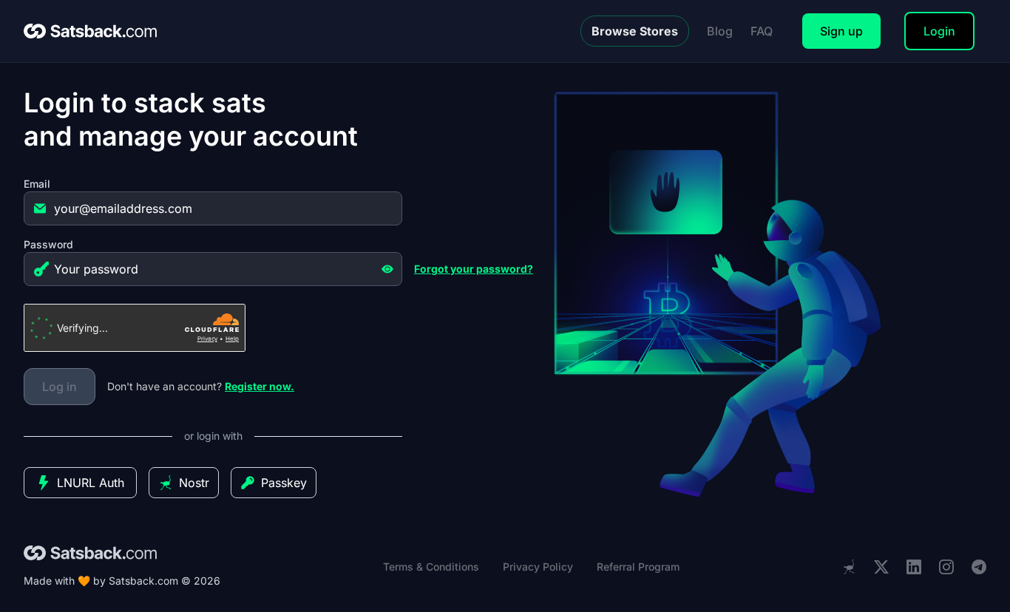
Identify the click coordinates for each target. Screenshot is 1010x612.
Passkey (284, 482)
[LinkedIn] (913, 567)
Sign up (841, 31)
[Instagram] (946, 567)
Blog (720, 31)
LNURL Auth (90, 482)
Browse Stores (635, 31)
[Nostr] (848, 567)
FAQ (761, 31)
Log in (59, 386)
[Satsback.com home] (90, 31)
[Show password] (387, 269)
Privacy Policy (538, 566)
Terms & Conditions (431, 566)
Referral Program (638, 566)
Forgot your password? (473, 268)
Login (939, 31)
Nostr (194, 482)
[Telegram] (979, 567)
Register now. (259, 386)
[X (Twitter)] (881, 567)
